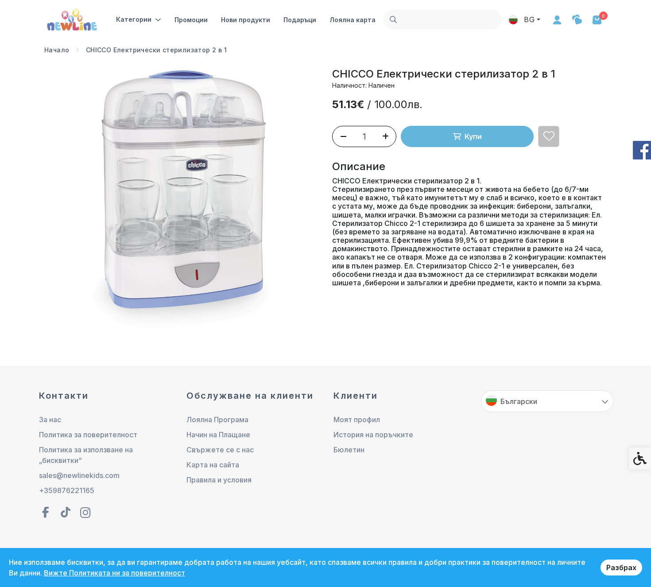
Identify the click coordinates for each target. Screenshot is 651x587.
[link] (73, 18)
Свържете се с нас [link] (220, 449)
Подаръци (299, 19)
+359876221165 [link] (66, 490)
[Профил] (557, 19)
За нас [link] (50, 419)
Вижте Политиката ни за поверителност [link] (114, 572)
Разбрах (621, 567)
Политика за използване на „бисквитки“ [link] (86, 455)
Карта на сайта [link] (212, 464)
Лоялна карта (352, 19)
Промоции (191, 19)
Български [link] (518, 401)
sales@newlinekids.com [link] (79, 475)
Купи (473, 136)
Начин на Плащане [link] (218, 434)
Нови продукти (245, 19)
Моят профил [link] (356, 419)
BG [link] (528, 19)
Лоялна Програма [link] (217, 419)
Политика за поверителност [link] (88, 434)
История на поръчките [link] (373, 434)
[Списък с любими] (577, 20)
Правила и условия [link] (219, 479)
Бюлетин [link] (348, 449)
